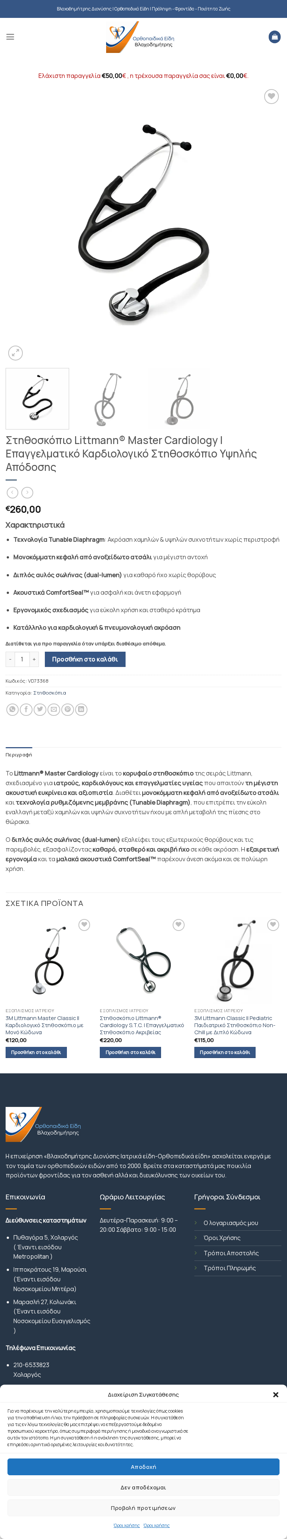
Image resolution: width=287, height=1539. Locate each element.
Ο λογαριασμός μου (231, 1223)
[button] (276, 1394)
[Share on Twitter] (40, 710)
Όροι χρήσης (127, 1525)
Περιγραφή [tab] (19, 754)
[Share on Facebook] (26, 710)
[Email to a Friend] (53, 710)
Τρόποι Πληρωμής (230, 1268)
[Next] (266, 224)
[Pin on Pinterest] (67, 710)
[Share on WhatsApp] (12, 710)
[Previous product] (27, 493)
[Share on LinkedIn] (81, 710)
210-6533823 (31, 1365)
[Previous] (20, 224)
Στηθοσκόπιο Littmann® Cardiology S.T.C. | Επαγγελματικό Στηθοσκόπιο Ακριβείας (142, 1025)
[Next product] (13, 493)
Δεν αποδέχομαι (143, 1487)
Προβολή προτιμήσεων (143, 1508)
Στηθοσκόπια (49, 692)
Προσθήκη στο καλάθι (85, 659)
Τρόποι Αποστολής (231, 1253)
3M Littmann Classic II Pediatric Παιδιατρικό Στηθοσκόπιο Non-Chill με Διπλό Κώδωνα (234, 1025)
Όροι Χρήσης (222, 1238)
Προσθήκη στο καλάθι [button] (36, 1052)
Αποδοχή (143, 1467)
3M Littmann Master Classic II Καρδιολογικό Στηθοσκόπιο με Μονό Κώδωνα (45, 1025)
